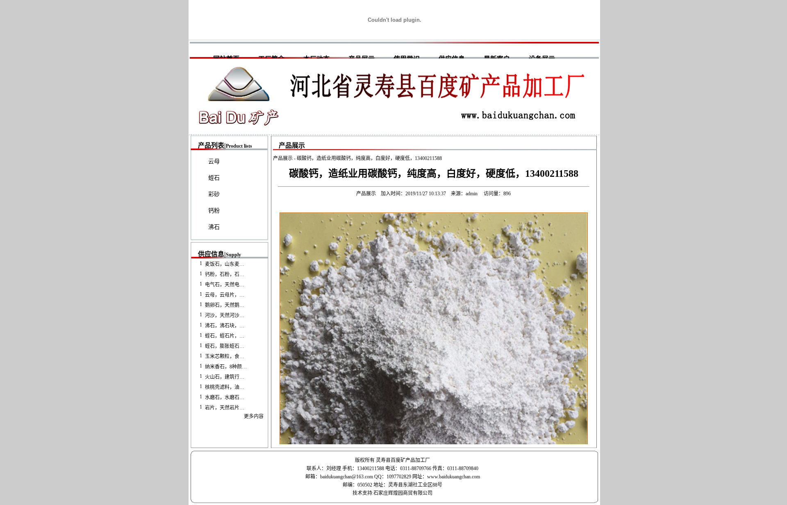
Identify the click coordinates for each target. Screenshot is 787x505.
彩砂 (214, 194)
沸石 (214, 227)
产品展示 (283, 158)
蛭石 (214, 178)
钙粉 (214, 211)
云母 (214, 161)
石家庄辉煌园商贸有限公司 (402, 493)
